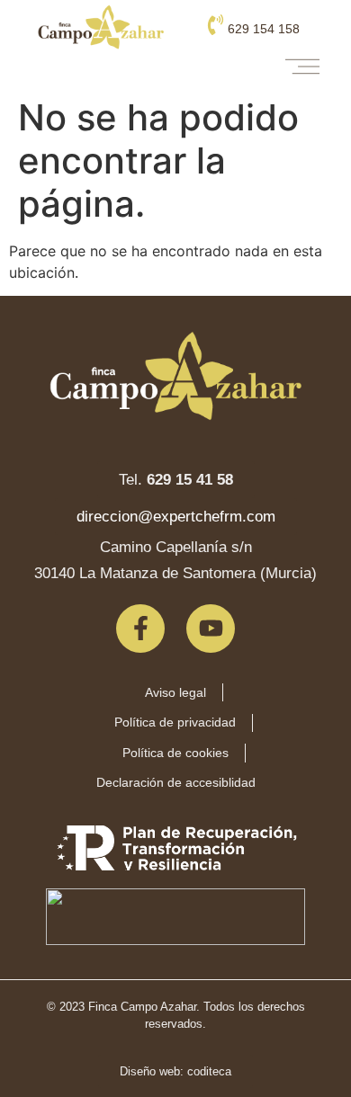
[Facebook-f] (140, 628)
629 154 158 (264, 29)
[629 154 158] (215, 24)
